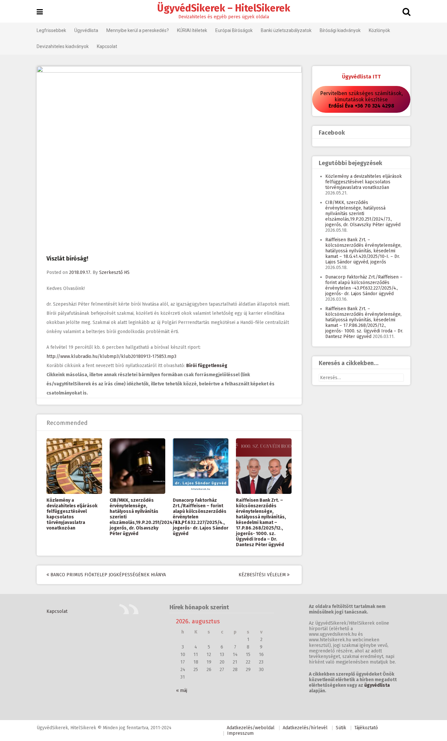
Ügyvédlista (86, 30)
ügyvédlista (377, 685)
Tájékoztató (366, 728)
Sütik (341, 728)
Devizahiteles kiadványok (63, 46)
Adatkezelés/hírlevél (305, 728)
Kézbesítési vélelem (263, 575)
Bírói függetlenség (206, 365)
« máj (181, 690)
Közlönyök (379, 30)
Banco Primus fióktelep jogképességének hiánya (107, 575)
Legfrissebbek (51, 30)
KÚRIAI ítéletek (192, 30)
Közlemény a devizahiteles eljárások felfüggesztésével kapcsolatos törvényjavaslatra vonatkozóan (72, 514)
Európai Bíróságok (234, 30)
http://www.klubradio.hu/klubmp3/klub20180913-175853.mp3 (111, 356)
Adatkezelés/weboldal (251, 728)
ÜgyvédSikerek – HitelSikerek (223, 8)
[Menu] (40, 12)
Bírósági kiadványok (340, 30)
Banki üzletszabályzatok (286, 30)
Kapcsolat (107, 46)
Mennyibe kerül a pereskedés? (137, 30)
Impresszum (240, 733)
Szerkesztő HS (114, 272)
